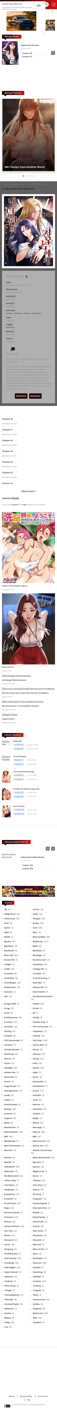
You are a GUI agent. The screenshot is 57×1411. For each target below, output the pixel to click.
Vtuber (9, 1313)
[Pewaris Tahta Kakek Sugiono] (28, 547)
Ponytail (10, 1199)
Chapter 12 (7, 483)
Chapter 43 (19, 775)
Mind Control (41, 1141)
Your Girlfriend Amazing (23, 772)
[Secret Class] (6, 811)
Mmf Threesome (14, 1145)
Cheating (39, 964)
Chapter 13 (7, 472)
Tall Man (38, 1276)
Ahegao (38, 918)
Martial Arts (11, 1127)
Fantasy (18, 313)
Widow (9, 1318)
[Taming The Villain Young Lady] (6, 794)
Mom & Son (40, 1145)
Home (4, 184)
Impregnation (13, 1090)
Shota (9, 1235)
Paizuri (38, 1189)
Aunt (37, 927)
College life (39, 969)
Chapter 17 (7, 429)
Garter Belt (39, 1045)
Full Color (39, 1040)
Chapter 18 (7, 419)
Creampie (11, 978)
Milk (36, 1136)
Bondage (38, 955)
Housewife (39, 1081)
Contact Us (43, 1396)
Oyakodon (11, 1189)
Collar (9, 969)
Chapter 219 (19, 810)
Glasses (38, 1054)
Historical (10, 1077)
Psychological (41, 1203)
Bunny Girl (10, 960)
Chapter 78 (19, 764)
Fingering (39, 1031)
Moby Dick (17, 741)
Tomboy (38, 1285)
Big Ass (10, 941)
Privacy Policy (26, 1396)
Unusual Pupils (13, 1304)
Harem (38, 1068)
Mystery (38, 1162)
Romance (36, 313)
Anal (8, 923)
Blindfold (38, 950)
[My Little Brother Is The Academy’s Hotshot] (22, 702)
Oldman (38, 1180)
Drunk (37, 1008)
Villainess (10, 1308)
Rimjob (37, 1212)
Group (37, 1058)
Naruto (38, 1166)
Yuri (8, 1327)
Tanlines (10, 1281)
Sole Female (12, 1258)
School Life (39, 1221)
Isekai (9, 1100)
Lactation (39, 1109)
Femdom (10, 1026)
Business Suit (41, 960)
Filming (9, 1031)
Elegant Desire (8, 719)
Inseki (9, 1095)
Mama (37, 1123)
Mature (26, 313)
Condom (39, 973)
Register (15, 504)
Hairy (37, 1063)
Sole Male (39, 1258)
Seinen (38, 1226)
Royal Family (40, 1217)
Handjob (10, 1068)
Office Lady (11, 1180)
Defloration (12, 987)
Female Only (40, 1022)
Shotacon (39, 1235)
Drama (23, 184)
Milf (8, 1136)
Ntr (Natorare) (13, 1176)
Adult (37, 914)
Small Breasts (12, 1253)
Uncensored (41, 1299)
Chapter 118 (27, 53)
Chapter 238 (27, 868)
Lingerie (10, 1118)
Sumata (38, 1267)
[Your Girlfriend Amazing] (6, 776)
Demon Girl (39, 987)
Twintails (10, 1299)
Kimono (38, 1104)
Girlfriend (11, 1054)
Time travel (11, 1285)
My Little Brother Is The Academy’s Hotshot (20, 706)
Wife (36, 1318)
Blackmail (10, 950)
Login (24, 504)
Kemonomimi (12, 1104)
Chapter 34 (19, 745)
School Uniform (14, 1226)
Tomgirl (9, 1290)
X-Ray (9, 1322)
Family (37, 1017)
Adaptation (11, 914)
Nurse (37, 1176)
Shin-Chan (39, 1231)
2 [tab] (26, 176)
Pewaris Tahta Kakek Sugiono (14, 586)
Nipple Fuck (39, 1171)
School (9, 1221)
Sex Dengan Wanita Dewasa (14, 680)
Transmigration (13, 1295)
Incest (38, 1090)
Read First (21, 396)
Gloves (9, 1058)
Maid (8, 1123)
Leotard (10, 1113)
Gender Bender (13, 1049)
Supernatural (12, 1272)
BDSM (8, 937)
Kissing (10, 1109)
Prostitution (12, 1203)
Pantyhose (11, 1194)
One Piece (11, 1185)
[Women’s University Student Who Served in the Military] (28, 689)
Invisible (38, 1095)
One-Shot (39, 1185)
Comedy (10, 973)
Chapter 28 (19, 797)
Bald (8, 932)
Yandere (38, 1322)
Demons (10, 992)
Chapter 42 (19, 779)
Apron (8, 927)
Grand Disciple (19, 756)
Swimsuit (10, 1276)
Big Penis (11, 946)
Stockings (11, 1263)
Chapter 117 (27, 56)
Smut (36, 1253)
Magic (37, 1118)
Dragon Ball (11, 1003)
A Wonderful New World (32, 857)
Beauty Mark (41, 937)
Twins (36, 1295)
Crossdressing (41, 978)
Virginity (38, 1308)
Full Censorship (13, 1040)
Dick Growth (40, 992)
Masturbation (13, 1132)
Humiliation (40, 1086)
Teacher (39, 1281)
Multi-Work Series (43, 1157)
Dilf (8, 996)
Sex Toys (10, 1231)
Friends (38, 1036)
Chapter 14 (7, 462)
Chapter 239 (27, 865)
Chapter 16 (7, 440)
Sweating (39, 1272)
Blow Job (11, 955)
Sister (9, 1244)
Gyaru (9, 1063)
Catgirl (9, 964)
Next (53, 53)
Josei (36, 1100)
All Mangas (13, 184)
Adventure (11, 918)
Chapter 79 (19, 760)
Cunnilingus (12, 982)
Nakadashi (11, 1166)
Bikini (36, 946)
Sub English (12, 1267)
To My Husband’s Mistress (38, 184)
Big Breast (40, 941)
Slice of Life (40, 1249)
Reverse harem (13, 1212)
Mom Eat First (8, 667)
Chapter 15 (7, 451)
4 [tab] (31, 176)
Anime (37, 923)
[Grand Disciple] (6, 758)
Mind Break (11, 1141)
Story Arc (39, 1263)
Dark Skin (38, 982)
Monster (10, 1150)
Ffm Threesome (42, 1026)
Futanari (10, 1045)
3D (7, 909)
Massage (38, 1127)
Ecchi (8, 1013)
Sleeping (10, 1249)
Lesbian (37, 1113)
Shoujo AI (10, 1240)
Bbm (36, 932)
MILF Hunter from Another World (25, 167)
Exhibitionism (13, 1017)
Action (37, 909)
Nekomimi (10, 1171)
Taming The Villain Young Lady (26, 789)
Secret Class (18, 806)
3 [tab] (28, 176)
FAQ (28, 1400)
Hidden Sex (11, 1072)
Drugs (9, 1008)
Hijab (36, 1072)
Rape (9, 1208)
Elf (35, 1013)
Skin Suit (38, 1244)
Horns (37, 1077)
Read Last (35, 396)
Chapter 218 (19, 814)
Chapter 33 (19, 749)
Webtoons (40, 1313)
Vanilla (37, 1304)
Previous (4, 53)
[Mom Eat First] (28, 628)
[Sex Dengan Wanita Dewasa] (16, 676)
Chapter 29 (19, 792)
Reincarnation (41, 1208)
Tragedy (38, 1290)
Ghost (37, 1049)
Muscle (9, 1162)
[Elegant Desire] (9, 714)
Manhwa (10, 327)
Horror (9, 1081)
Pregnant (39, 1199)
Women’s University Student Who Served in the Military (25, 693)
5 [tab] (33, 176)
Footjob (10, 1036)
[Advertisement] (28, 1371)
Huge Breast (12, 1086)
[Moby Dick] (6, 743)
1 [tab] (23, 176)
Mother (9, 1157)
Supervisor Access (30, 45)
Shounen (38, 1240)
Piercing (38, 1194)
